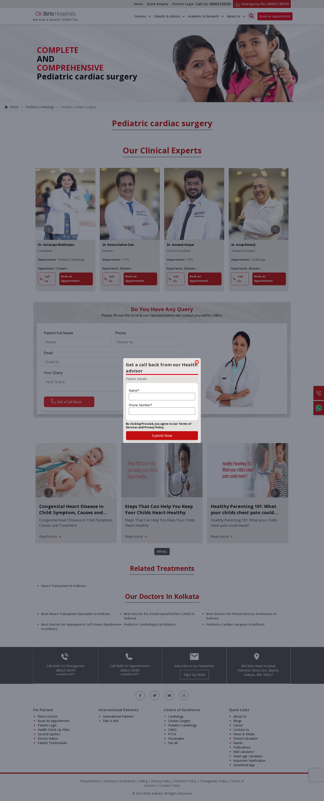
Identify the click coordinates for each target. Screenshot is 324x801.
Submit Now (162, 435)
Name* (134, 390)
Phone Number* (140, 405)
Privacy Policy (154, 427)
